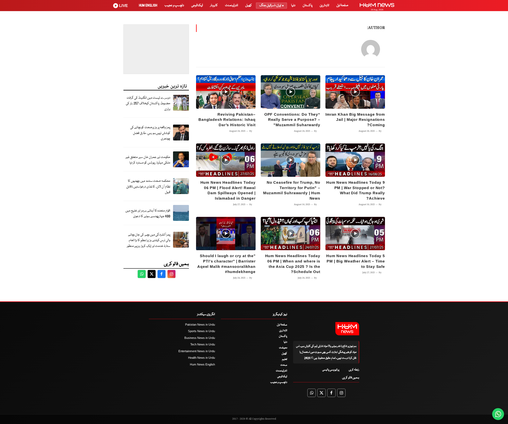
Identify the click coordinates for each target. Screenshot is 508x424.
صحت (283, 365)
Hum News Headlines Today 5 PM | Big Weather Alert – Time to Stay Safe (355, 261)
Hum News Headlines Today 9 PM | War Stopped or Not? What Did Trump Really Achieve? (355, 190)
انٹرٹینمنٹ (231, 5)
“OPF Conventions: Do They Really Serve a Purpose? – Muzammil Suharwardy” (292, 119)
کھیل (248, 5)
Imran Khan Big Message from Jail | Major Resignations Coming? (355, 119)
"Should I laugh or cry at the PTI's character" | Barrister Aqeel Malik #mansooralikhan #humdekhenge (226, 264)
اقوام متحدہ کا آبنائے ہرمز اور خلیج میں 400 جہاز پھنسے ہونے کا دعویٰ (147, 213)
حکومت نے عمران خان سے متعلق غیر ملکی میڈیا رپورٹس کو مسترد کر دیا (147, 160)
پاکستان (307, 5)
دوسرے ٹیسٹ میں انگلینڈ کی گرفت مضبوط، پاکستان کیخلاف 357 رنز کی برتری (148, 103)
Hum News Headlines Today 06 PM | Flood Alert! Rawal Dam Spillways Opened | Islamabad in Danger (228, 190)
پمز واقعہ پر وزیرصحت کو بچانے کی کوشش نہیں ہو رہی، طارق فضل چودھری (150, 133)
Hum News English (202, 364)
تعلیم (284, 359)
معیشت (283, 348)
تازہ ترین (324, 5)
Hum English (148, 5)
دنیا (293, 5)
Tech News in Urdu (202, 344)
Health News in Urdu (201, 357)
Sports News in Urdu (201, 331)
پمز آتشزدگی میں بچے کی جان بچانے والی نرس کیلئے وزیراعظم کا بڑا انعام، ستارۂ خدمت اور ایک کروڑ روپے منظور (148, 240)
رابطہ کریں (354, 370)
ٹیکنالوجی (197, 5)
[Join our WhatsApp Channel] (498, 414)
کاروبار (214, 5)
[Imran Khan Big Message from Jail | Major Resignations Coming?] (355, 92)
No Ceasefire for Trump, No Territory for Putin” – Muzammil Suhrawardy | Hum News (291, 190)
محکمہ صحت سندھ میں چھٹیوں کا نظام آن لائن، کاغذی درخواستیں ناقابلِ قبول (148, 187)
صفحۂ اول (342, 5)
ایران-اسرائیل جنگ (270, 5)
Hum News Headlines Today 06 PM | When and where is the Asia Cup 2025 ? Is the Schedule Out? (292, 264)
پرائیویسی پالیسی (330, 370)
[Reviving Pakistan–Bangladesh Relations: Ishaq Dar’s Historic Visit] (226, 92)
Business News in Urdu (199, 337)
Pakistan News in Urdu (200, 324)
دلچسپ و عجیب (174, 5)
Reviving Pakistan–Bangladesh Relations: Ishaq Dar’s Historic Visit (227, 119)
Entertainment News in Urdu (196, 351)
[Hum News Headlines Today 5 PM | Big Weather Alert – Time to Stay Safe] (355, 233)
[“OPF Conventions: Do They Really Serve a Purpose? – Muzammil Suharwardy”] (290, 92)
